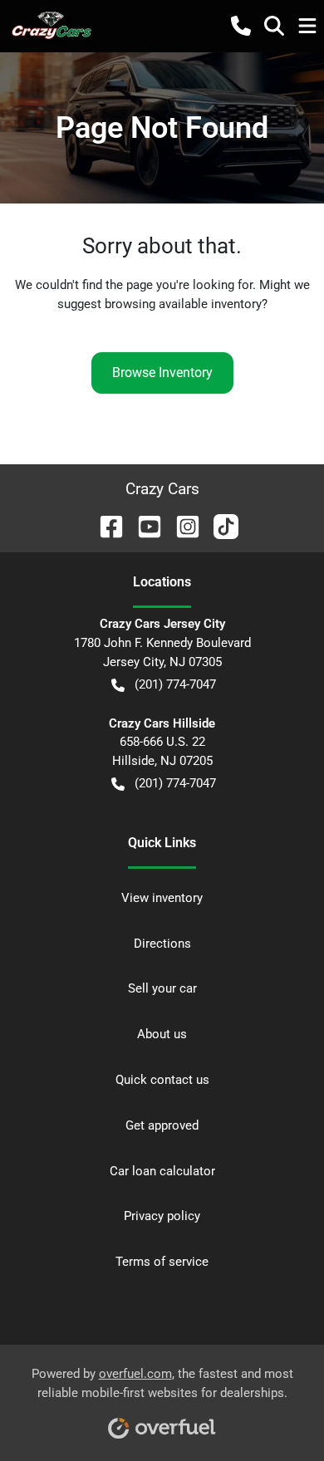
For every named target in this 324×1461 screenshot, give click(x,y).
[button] (241, 25)
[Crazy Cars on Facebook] (105, 525)
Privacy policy (162, 1216)
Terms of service (162, 1261)
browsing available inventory (183, 304)
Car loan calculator (162, 1171)
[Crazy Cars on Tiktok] (219, 525)
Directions (162, 943)
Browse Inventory (162, 372)
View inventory (162, 897)
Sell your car (162, 988)
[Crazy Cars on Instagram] (181, 525)
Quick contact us (162, 1079)
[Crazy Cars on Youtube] (143, 525)
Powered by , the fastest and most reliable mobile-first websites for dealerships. (162, 1383)
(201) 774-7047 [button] (175, 684)
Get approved (162, 1125)
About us (162, 1034)
